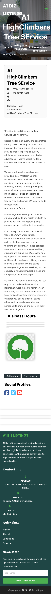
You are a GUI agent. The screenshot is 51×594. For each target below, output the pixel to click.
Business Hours (15, 106)
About (6, 534)
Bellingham (20, 45)
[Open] (46, 10)
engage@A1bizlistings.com (18, 501)
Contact (8, 543)
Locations (8, 538)
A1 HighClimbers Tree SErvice (22, 113)
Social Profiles (14, 109)
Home (6, 47)
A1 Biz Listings (13, 10)
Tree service (20, 48)
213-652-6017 (10, 514)
